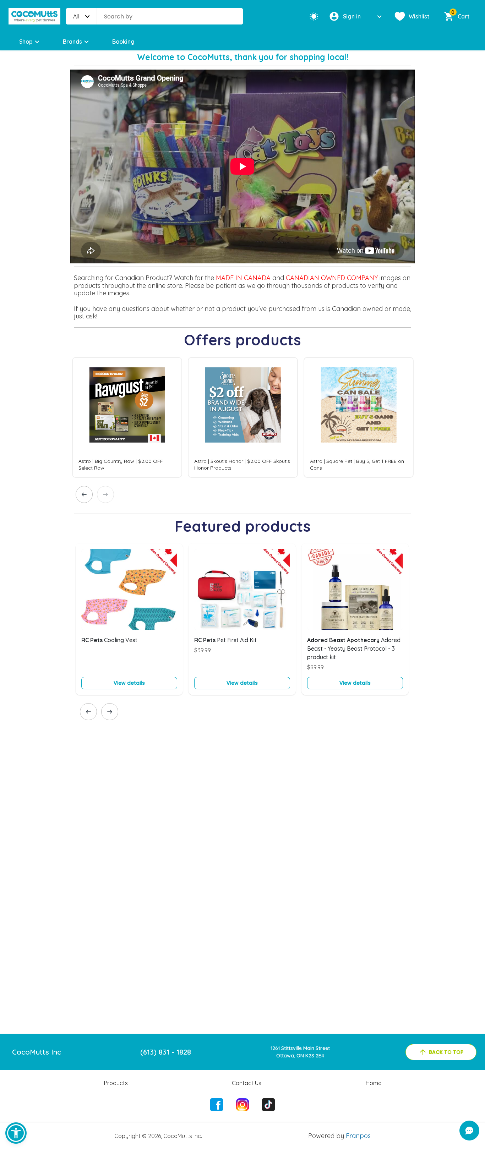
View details (129, 682)
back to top (446, 1052)
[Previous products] (84, 494)
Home (373, 1083)
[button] (16, 1133)
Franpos (358, 1136)
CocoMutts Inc (36, 1051)
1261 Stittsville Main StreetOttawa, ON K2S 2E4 (300, 1052)
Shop (26, 41)
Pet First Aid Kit (225, 640)
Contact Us (246, 1083)
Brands (72, 41)
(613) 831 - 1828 (165, 1051)
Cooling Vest (109, 640)
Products (116, 1083)
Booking (123, 41)
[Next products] (105, 494)
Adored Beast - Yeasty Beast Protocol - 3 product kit (353, 648)
